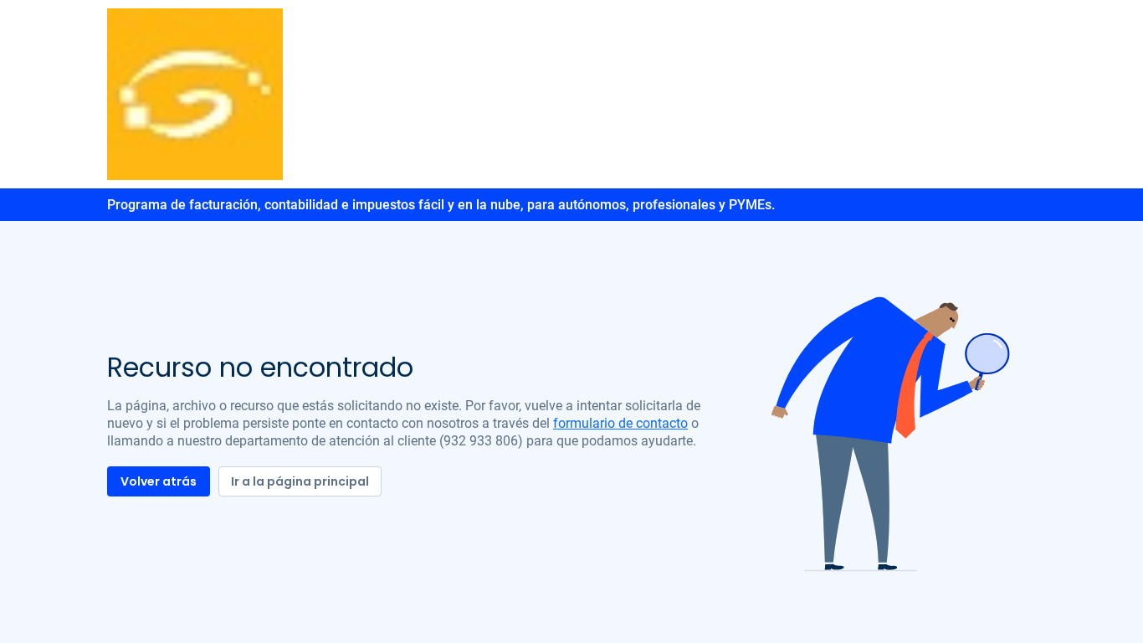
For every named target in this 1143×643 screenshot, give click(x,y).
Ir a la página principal (300, 481)
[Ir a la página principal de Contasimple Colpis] (195, 93)
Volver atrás (158, 481)
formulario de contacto (620, 423)
